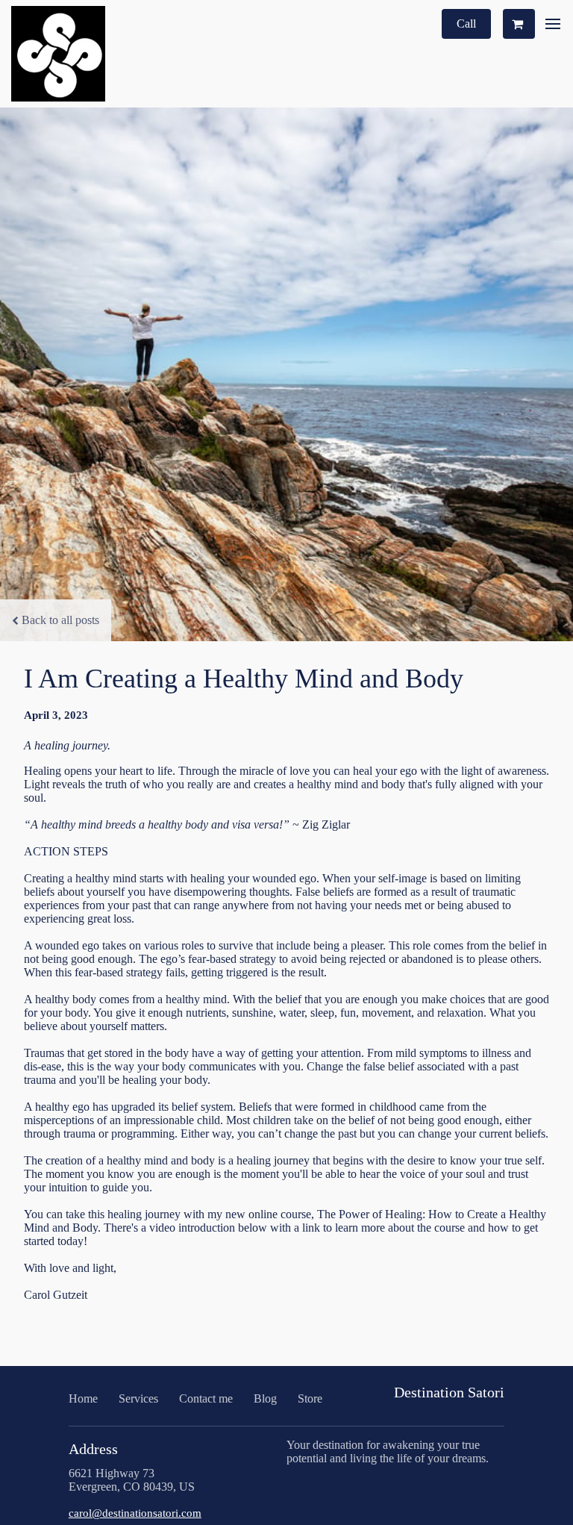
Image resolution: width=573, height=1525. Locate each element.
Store (310, 1398)
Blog (265, 1398)
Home (83, 1398)
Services (138, 1398)
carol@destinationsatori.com (135, 1513)
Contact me (206, 1398)
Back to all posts (60, 620)
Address (93, 1449)
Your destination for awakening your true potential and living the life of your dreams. (387, 1451)
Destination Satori (449, 1392)
